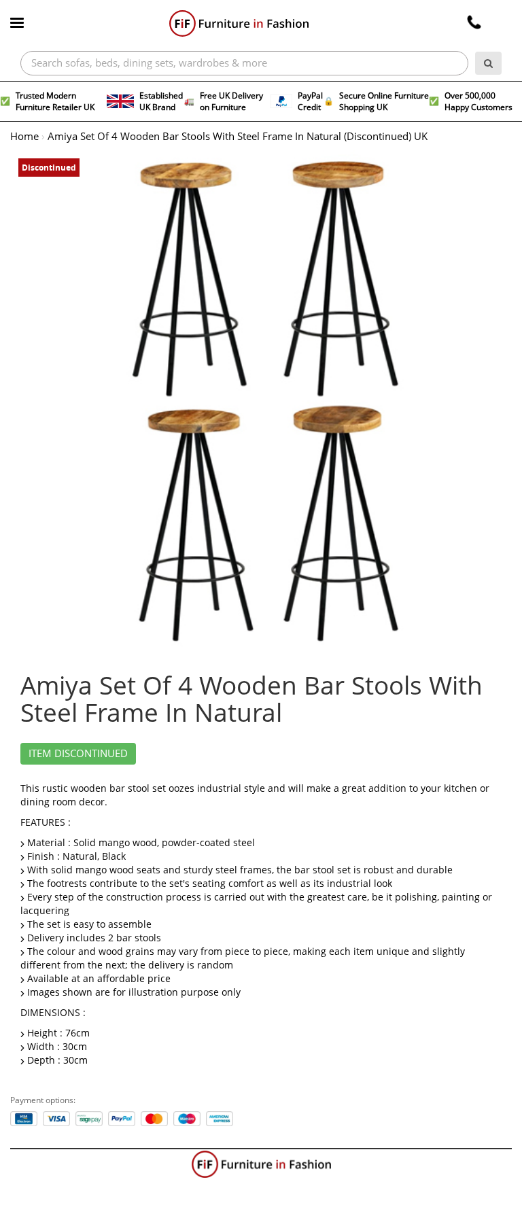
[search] (488, 63)
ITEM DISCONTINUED (78, 754)
